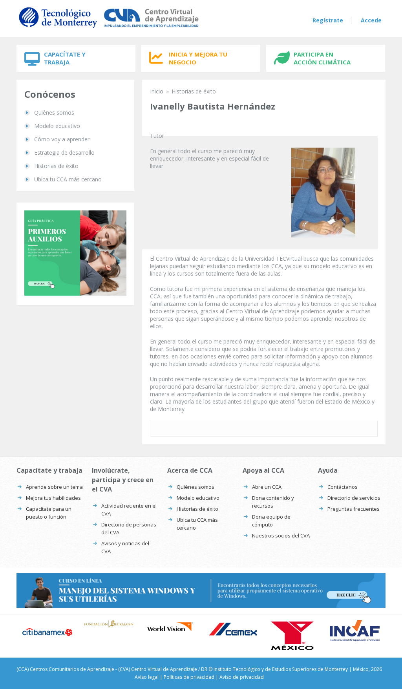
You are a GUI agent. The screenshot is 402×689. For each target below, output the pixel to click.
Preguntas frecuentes (353, 508)
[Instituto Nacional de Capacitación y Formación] (355, 630)
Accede (371, 20)
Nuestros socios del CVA (281, 535)
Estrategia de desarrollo (64, 152)
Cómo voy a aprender (62, 139)
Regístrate (327, 20)
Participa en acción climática (322, 58)
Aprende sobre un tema (54, 486)
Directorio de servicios (353, 497)
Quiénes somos (54, 112)
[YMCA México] (293, 636)
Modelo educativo (57, 126)
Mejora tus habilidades (53, 497)
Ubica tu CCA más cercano (68, 179)
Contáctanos (342, 486)
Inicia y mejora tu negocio (198, 58)
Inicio (156, 91)
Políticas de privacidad (189, 677)
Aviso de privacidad (241, 677)
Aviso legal (147, 677)
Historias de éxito (56, 166)
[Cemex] (232, 630)
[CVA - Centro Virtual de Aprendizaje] (108, 28)
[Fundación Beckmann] (109, 624)
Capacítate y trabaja (65, 58)
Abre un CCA (266, 486)
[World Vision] (170, 626)
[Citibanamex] (47, 632)
